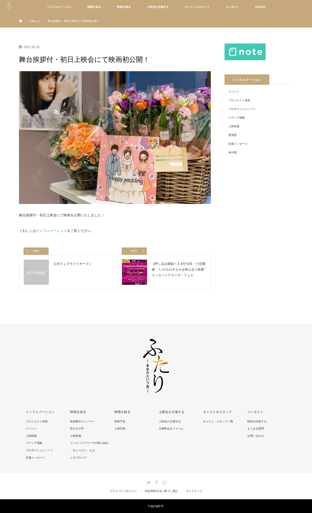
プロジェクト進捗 (239, 100)
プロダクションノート (242, 109)
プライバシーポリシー (123, 491)
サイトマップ (194, 491)
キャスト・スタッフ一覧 (218, 421)
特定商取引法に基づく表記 (161, 491)
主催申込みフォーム (171, 428)
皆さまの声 (77, 428)
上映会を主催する (158, 7)
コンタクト (232, 7)
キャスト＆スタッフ (197, 7)
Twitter (148, 481)
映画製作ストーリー (82, 421)
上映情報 (233, 126)
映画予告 (119, 421)
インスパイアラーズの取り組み (89, 443)
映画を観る (124, 7)
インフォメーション (59, 7)
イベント (233, 91)
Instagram (163, 481)
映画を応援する (257, 421)
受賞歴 (232, 135)
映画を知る (94, 7)
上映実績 (75, 436)
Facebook (156, 481)
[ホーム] (20, 15)
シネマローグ (78, 457)
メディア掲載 (236, 117)
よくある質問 (255, 428)
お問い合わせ (255, 436)
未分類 (232, 152)
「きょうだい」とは (82, 450)
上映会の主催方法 (170, 421)
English (260, 7)
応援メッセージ (238, 144)
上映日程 (119, 428)
